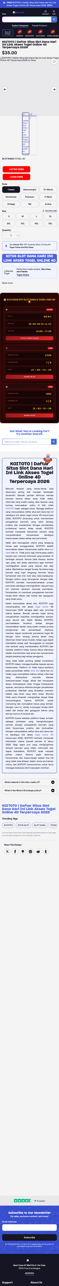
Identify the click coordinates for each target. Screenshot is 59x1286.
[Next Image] (54, 89)
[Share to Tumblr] (46, 851)
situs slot (35, 671)
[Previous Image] (5, 89)
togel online (41, 607)
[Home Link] (18, 12)
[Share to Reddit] (38, 851)
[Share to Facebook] (15, 851)
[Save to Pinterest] (30, 851)
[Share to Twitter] (7, 851)
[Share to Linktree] (22, 851)
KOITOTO (10, 508)
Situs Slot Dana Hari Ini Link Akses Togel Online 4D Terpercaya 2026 (29, 258)
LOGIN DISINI (16, 177)
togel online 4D (44, 735)
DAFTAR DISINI (16, 169)
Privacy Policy (36, 1244)
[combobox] (26, 19)
